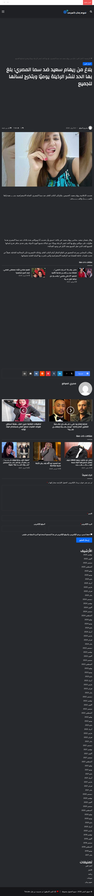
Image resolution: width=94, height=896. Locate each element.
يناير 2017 (88, 855)
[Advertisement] (47, 37)
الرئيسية (88, 58)
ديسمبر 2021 (87, 745)
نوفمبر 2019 (88, 835)
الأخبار (90, 870)
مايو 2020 (88, 822)
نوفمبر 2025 (87, 555)
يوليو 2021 (88, 766)
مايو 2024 (88, 628)
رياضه (90, 874)
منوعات (89, 878)
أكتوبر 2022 (88, 705)
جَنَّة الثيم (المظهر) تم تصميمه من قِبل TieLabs (40, 892)
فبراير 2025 (88, 591)
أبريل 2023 (88, 680)
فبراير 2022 (88, 737)
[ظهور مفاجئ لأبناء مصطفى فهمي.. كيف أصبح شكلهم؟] (38, 272)
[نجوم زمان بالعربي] (75, 11)
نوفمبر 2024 (87, 603)
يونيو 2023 (88, 672)
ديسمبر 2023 (87, 648)
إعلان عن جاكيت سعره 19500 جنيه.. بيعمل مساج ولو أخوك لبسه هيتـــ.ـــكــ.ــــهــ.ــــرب (79, 462)
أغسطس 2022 (87, 713)
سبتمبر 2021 (87, 758)
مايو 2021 (88, 774)
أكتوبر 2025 (88, 559)
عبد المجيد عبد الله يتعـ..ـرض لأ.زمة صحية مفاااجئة (48, 464)
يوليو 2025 (88, 571)
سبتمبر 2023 (87, 660)
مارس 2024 (88, 636)
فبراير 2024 (88, 640)
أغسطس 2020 (87, 810)
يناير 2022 (88, 741)
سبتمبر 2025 (87, 563)
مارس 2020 (88, 831)
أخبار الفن (79, 58)
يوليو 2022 (88, 717)
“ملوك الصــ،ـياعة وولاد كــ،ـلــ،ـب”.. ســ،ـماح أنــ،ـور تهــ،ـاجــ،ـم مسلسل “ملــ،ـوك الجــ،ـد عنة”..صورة (16, 462)
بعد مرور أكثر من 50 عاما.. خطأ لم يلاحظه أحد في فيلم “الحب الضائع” (58, 2)
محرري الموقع (83, 128)
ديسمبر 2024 (87, 599)
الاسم (89, 514)
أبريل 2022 (88, 729)
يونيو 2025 (88, 575)
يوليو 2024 (88, 620)
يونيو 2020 (88, 818)
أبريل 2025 (88, 583)
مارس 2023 (88, 684)
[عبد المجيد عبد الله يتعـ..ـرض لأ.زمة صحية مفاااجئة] (47, 451)
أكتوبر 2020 (88, 802)
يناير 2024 (88, 644)
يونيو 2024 (88, 624)
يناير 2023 (88, 693)
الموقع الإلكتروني (39, 524)
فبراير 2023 (88, 689)
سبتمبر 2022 (87, 709)
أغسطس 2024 (87, 615)
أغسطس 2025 (87, 567)
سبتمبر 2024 (87, 611)
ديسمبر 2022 (87, 697)
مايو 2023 (88, 676)
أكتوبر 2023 (88, 656)
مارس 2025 (88, 587)
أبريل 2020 (88, 827)
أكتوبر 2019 (88, 839)
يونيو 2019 (88, 851)
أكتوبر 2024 (88, 607)
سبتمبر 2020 (87, 806)
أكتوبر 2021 (88, 753)
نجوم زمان (88, 882)
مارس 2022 (88, 733)
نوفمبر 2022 (87, 701)
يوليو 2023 (88, 668)
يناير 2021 (88, 790)
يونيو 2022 (88, 721)
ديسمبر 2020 (87, 794)
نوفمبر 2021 (88, 749)
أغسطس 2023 (87, 664)
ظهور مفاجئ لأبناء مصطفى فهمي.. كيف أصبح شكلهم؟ (16, 271)
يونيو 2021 (88, 770)
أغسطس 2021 (87, 762)
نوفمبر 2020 (87, 798)
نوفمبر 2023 (87, 652)
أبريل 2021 (88, 778)
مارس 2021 (88, 782)
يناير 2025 (88, 595)
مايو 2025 (88, 579)
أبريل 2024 (88, 632)
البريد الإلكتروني (86, 524)
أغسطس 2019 (87, 847)
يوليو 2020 (88, 814)
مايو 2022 (88, 725)
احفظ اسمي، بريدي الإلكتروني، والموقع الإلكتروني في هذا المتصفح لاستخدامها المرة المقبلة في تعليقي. (56, 534)
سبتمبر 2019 (87, 843)
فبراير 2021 (88, 786)
